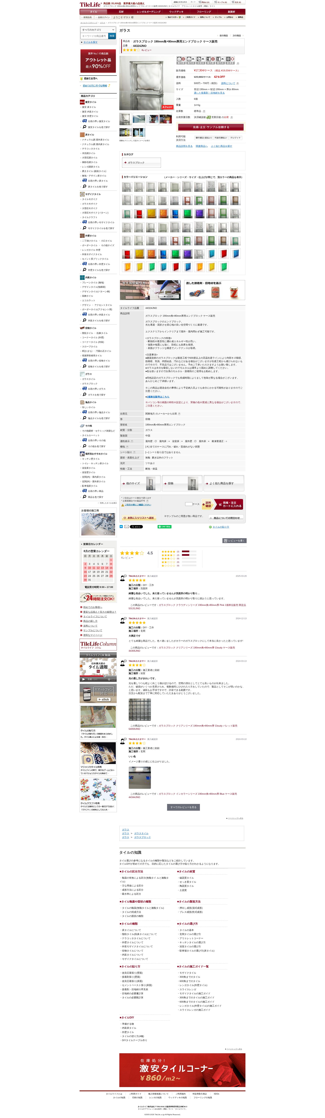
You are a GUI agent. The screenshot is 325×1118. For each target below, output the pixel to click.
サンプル (218, 17)
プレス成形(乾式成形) (191, 912)
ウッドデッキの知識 (177, 1097)
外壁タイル (128, 1032)
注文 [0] (238, 2)
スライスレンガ (188, 989)
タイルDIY (127, 1017)
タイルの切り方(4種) (133, 1036)
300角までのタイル (190, 977)
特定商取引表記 (200, 1094)
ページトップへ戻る (235, 818)
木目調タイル (88, 153)
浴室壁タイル (88, 472)
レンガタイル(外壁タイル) (193, 985)
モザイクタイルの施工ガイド (195, 993)
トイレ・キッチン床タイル (95, 463)
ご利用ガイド (190, 17)
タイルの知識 (119, 1097)
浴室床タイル (88, 468)
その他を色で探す (96, 446)
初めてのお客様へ (92, 607)
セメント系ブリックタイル (95, 259)
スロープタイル (90, 346)
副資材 (231, 11)
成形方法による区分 (132, 889)
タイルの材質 (187, 871)
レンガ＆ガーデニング (149, 11)
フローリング (204, 11)
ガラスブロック (90, 383)
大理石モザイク (90, 208)
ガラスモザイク (90, 204)
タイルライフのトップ (88, 23)
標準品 (240, 17)
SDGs (216, 1094)
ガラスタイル (88, 379)
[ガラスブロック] (141, 166)
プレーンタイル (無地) (93, 282)
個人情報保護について (158, 1094)
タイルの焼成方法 (131, 912)
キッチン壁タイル (91, 459)
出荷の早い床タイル (97, 181)
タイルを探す (90, 42)
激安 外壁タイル (90, 116)
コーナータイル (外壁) (93, 337)
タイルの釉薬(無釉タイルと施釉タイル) (143, 908)
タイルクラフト (90, 217)
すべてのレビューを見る (183, 807)
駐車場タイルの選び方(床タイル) (197, 950)
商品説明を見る (184, 146)
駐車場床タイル (90, 486)
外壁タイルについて (132, 942)
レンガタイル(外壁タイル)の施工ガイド (201, 1005)
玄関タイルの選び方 (190, 934)
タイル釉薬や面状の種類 (136, 901)
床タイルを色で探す (97, 186)
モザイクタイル (188, 972)
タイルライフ (143, 1107)
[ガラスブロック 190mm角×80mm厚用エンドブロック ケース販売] (146, 83)
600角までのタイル (190, 981)
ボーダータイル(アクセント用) (97, 309)
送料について (205, 17)
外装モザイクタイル (92, 254)
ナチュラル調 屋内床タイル (95, 144)
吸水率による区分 (131, 894)
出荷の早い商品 (95, 491)
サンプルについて (92, 630)
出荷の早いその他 (96, 440)
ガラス (102, 23)
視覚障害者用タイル (92, 355)
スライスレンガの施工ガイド (195, 1009)
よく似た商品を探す (221, 146)
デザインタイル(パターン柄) (96, 291)
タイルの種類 (129, 923)
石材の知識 (137, 1097)
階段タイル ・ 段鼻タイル (95, 333)
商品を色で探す (95, 497)
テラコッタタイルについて (136, 938)
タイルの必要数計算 (132, 997)
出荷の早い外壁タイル (98, 264)
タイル (93, 11)
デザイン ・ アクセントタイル (97, 305)
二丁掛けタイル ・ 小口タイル (97, 241)
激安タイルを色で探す (98, 127)
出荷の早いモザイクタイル (100, 222)
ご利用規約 (181, 1094)
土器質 (183, 890)
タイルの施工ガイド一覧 (194, 966)
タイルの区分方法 (132, 871)
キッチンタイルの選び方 (193, 942)
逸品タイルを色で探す (98, 418)
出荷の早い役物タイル (98, 360)
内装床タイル (129, 1028)
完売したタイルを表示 (108, 503)
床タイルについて (131, 930)
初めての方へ (173, 17)
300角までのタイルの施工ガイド (197, 997)
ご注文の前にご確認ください (138, 505)
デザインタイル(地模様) (93, 287)
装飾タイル (87, 296)
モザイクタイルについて (135, 959)
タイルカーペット (91, 435)
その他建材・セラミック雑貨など (98, 431)
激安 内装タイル (90, 111)
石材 (121, 11)
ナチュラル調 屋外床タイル (95, 139)
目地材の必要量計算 (132, 993)
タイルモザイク (90, 199)
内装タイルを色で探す (98, 320)
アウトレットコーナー (191, 938)
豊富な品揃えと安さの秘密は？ (99, 612)
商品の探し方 (90, 621)
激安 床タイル (89, 107)
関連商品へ (202, 146)
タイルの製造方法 (190, 901)
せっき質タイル (188, 882)
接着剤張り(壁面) (131, 977)
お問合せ (229, 17)
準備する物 (128, 1023)
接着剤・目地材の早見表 (135, 989)
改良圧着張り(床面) (132, 981)
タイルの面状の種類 (132, 916)
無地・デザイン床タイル (94, 175)
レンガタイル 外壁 (91, 250)
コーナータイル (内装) (93, 342)
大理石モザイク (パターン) (95, 212)
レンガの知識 (155, 1097)
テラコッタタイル (91, 148)
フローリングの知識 (203, 1097)
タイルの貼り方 (221, 527)
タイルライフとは (114, 1094)
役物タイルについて (132, 950)
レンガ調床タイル (91, 166)
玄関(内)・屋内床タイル (93, 477)
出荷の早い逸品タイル (98, 412)
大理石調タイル (90, 157)
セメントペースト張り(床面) (137, 985)
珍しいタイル (88, 407)
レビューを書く (236, 540)
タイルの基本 (187, 930)
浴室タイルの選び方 (190, 946)
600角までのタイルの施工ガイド (197, 1001)
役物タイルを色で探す (98, 366)
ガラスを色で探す (96, 395)
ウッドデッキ (176, 11)
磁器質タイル (187, 877)
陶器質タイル (187, 886)
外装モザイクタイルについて (137, 946)
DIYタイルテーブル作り (134, 1040)
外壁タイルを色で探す (98, 270)
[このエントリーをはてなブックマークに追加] (121, 527)
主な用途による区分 (132, 885)
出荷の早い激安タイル (98, 121)
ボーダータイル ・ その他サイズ (98, 245)
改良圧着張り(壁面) (132, 972)
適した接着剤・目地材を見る (209, 92)
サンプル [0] (222, 2)
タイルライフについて (95, 616)
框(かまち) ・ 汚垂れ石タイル (96, 351)
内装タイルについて (132, 954)
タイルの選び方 (188, 923)
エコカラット (88, 300)
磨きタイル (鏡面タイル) (94, 171)
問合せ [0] (205, 2)
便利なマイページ (92, 635)
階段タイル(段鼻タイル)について (139, 934)
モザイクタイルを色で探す (100, 228)
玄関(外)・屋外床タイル (93, 481)
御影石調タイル (90, 162)
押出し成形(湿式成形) (191, 908)
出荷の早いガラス (96, 389)
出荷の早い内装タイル (98, 314)
